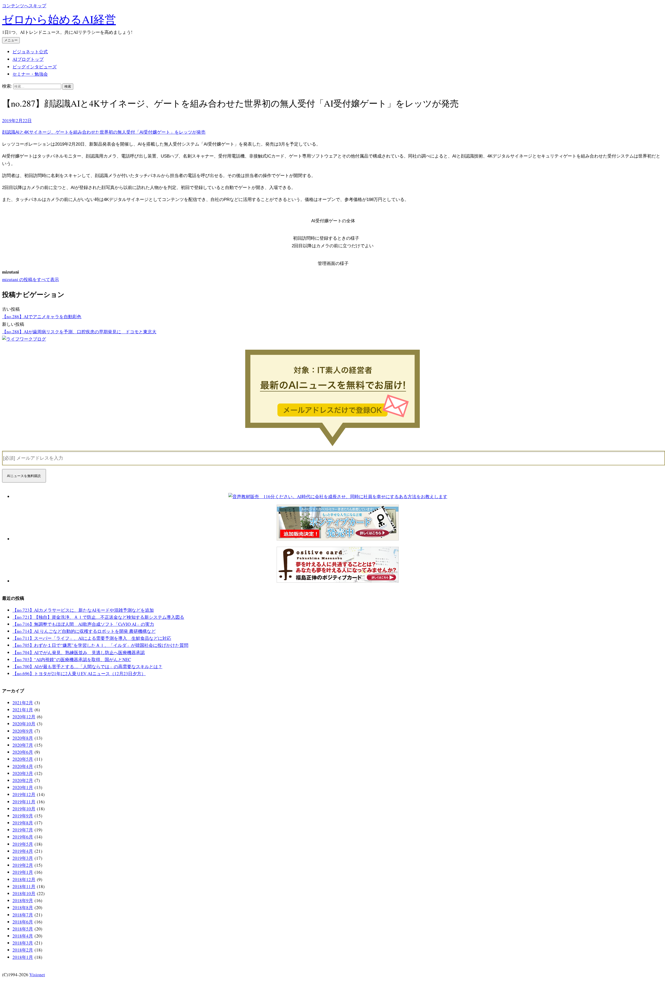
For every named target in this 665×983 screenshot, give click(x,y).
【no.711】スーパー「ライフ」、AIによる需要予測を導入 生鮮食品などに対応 (91, 638)
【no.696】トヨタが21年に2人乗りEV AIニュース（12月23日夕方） (79, 673)
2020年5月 (22, 759)
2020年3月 (22, 773)
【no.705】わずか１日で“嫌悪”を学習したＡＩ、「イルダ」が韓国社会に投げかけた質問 (100, 645)
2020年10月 (23, 724)
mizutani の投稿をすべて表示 (30, 279)
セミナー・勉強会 (30, 74)
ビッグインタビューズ (34, 67)
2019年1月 (22, 872)
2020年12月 (23, 717)
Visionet (37, 975)
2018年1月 (22, 957)
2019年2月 (22, 865)
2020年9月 (22, 731)
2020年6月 (22, 752)
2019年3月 (22, 858)
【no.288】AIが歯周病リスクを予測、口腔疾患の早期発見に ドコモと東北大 (79, 332)
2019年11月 (23, 802)
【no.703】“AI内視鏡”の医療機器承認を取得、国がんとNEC (71, 659)
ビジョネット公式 (30, 52)
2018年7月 (22, 915)
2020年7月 (22, 745)
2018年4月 (22, 936)
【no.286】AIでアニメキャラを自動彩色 (41, 317)
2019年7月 (22, 830)
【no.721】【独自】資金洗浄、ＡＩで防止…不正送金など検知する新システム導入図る (98, 617)
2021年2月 (22, 703)
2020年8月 (22, 738)
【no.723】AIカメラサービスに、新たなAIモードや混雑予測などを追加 (83, 610)
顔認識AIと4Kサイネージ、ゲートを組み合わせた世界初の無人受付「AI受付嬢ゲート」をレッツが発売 (103, 132)
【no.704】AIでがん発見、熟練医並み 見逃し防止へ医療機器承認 (78, 652)
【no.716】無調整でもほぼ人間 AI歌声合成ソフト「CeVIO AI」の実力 (83, 624)
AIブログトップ (28, 59)
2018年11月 (23, 886)
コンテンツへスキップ (24, 6)
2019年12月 (23, 794)
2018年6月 (22, 922)
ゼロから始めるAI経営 (59, 19)
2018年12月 (23, 879)
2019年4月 (22, 851)
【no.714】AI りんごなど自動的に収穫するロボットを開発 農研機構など (84, 631)
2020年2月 (22, 780)
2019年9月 (22, 816)
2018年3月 (22, 943)
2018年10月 (23, 893)
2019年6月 (22, 837)
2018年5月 (22, 929)
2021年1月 (22, 710)
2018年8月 (22, 907)
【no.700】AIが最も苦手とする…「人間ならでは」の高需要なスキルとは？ (87, 666)
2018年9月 (22, 900)
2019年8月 (22, 823)
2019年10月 (23, 809)
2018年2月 (22, 950)
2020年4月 (22, 766)
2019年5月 (22, 844)
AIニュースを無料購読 (24, 476)
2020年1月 (22, 787)
